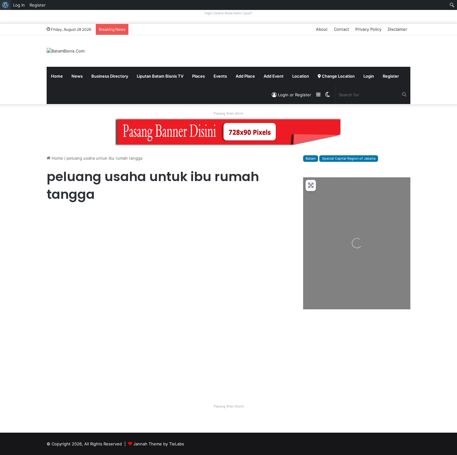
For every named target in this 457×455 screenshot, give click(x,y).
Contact (341, 29)
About (322, 29)
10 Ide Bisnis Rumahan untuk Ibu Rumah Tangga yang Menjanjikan (102, 237)
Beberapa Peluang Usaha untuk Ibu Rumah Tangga (228, 231)
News (77, 76)
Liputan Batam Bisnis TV (160, 76)
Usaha (181, 216)
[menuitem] (5, 5)
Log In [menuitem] (19, 4)
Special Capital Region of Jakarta (349, 158)
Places (198, 76)
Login (368, 76)
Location (300, 76)
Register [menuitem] (38, 4)
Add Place (245, 76)
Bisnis (55, 216)
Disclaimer (397, 29)
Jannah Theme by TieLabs (158, 443)
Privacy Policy (368, 29)
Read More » (63, 316)
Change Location (338, 76)
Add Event (274, 76)
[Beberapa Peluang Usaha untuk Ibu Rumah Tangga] (231, 297)
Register (391, 76)
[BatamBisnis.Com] (66, 51)
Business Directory (109, 76)
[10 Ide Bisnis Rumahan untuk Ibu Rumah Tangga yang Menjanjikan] (105, 274)
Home (57, 76)
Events (220, 76)
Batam (311, 158)
